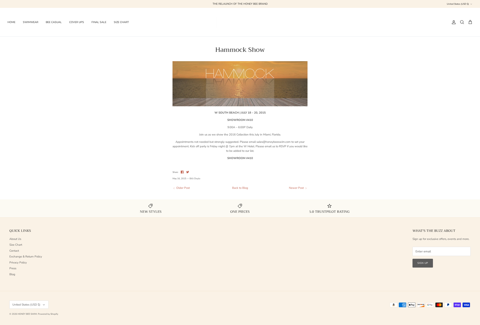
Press (12, 268)
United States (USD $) (458, 3)
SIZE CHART (121, 22)
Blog (12, 274)
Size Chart (15, 245)
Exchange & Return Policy (25, 256)
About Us (15, 239)
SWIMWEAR (30, 22)
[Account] (453, 22)
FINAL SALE (99, 22)
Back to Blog (240, 188)
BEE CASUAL (54, 22)
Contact (14, 251)
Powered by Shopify (48, 313)
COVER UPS (76, 22)
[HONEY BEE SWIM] (240, 22)
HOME (11, 22)
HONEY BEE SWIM (27, 313)
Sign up (422, 263)
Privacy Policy (18, 262)
